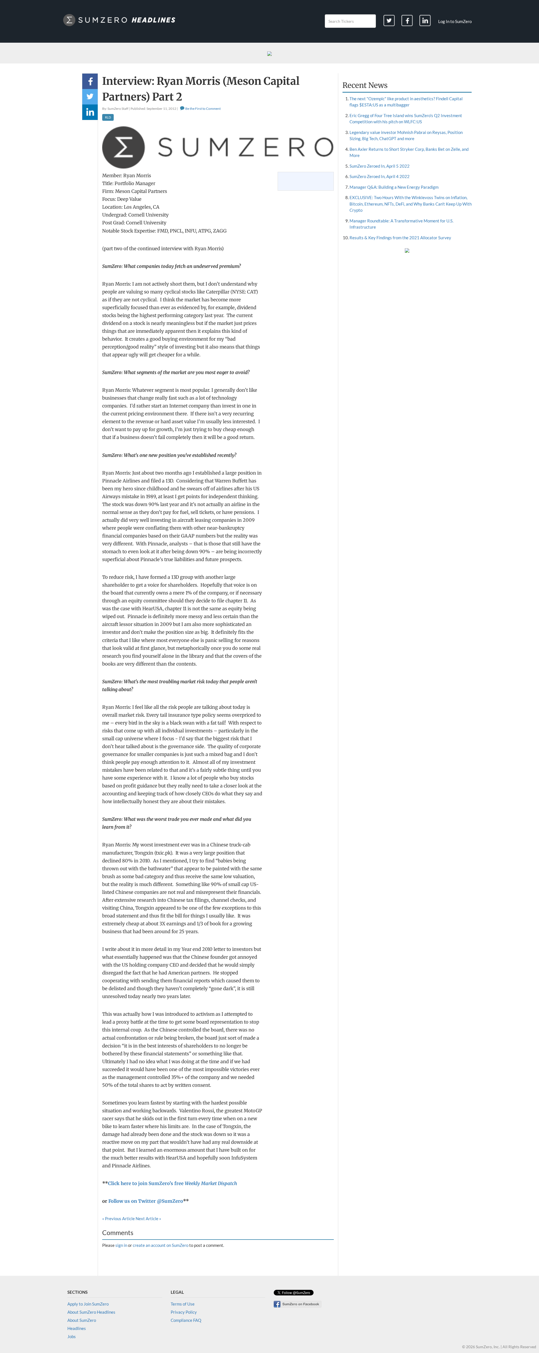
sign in (121, 1245)
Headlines (76, 1328)
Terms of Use (183, 1303)
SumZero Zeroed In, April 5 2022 (380, 165)
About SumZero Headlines (91, 1312)
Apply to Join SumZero (88, 1303)
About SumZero (81, 1320)
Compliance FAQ (186, 1320)
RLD (108, 117)
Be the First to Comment (203, 108)
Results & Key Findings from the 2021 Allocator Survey (400, 237)
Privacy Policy (184, 1312)
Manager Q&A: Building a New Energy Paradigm (394, 187)
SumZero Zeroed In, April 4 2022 (380, 176)
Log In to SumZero (455, 21)
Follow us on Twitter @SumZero (145, 1201)
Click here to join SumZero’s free (172, 1183)
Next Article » (148, 1218)
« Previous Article (118, 1218)
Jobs (71, 1336)
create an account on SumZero (160, 1245)
